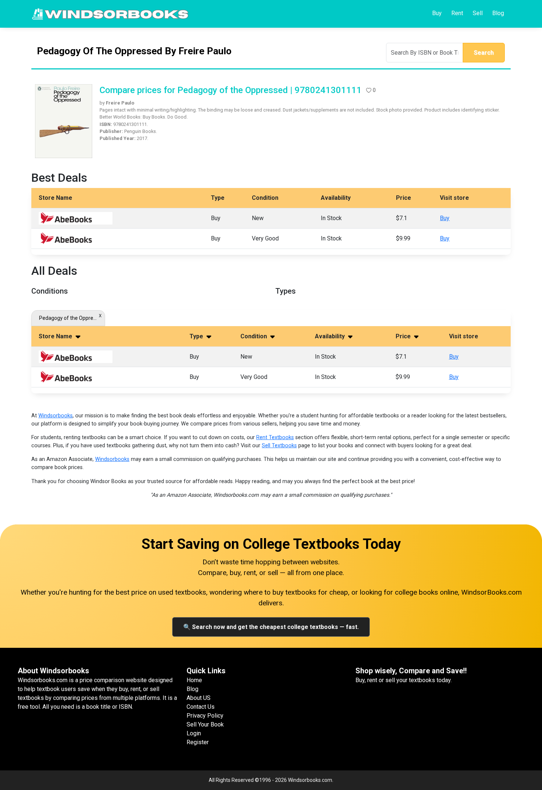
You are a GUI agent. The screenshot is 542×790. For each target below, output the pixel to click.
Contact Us (201, 706)
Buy (437, 13)
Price (404, 336)
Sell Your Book (205, 724)
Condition (254, 336)
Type (197, 336)
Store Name (56, 336)
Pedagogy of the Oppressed (68, 318)
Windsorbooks (55, 416)
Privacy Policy (205, 715)
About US (199, 697)
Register (198, 742)
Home (194, 680)
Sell (478, 13)
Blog (498, 13)
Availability (330, 336)
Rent (457, 13)
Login (194, 733)
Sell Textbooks (279, 445)
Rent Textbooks (275, 437)
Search (484, 52)
